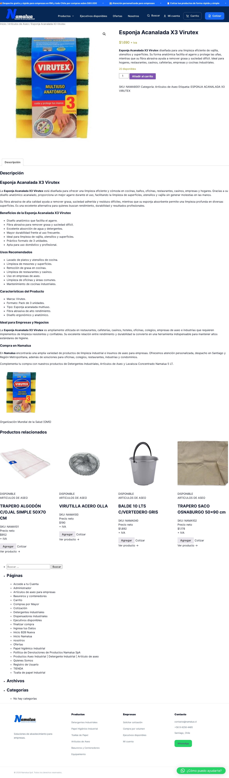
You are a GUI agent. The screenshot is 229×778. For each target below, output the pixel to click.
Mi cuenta (128, 741)
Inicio (3, 23)
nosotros (19, 640)
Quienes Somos (23, 660)
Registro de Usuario (26, 664)
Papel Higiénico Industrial (84, 728)
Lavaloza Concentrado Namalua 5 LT (149, 363)
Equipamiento (78, 754)
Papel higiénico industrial (29, 648)
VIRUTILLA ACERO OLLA (83, 506)
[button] (104, 34)
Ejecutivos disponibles (93, 16)
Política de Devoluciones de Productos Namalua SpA (46, 652)
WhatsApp (183, 743)
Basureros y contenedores (30, 596)
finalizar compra (23, 624)
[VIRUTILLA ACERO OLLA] (84, 464)
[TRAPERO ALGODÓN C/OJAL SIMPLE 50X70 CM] (25, 464)
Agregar (8, 546)
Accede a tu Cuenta (26, 584)
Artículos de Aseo (166, 86)
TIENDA (18, 668)
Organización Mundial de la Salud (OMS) (25, 421)
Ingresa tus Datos (24, 628)
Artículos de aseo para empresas (34, 592)
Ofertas (117, 16)
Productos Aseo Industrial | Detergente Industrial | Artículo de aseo (56, 656)
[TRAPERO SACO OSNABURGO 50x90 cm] (203, 464)
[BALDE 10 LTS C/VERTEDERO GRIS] (143, 464)
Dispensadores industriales (30, 616)
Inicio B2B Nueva (24, 632)
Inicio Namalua (22, 636)
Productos (64, 16)
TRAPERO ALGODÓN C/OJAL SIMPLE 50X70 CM (23, 512)
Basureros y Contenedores (85, 747)
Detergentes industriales (28, 612)
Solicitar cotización (132, 722)
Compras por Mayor (26, 604)
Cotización (20, 608)
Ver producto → (10, 551)
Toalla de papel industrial (29, 672)
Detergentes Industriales (83, 363)
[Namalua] (21, 15)
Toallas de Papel (79, 735)
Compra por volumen (134, 728)
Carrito (17, 600)
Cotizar (21, 546)
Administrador (22, 588)
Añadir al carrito (142, 76)
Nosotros (133, 16)
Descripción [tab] (12, 162)
